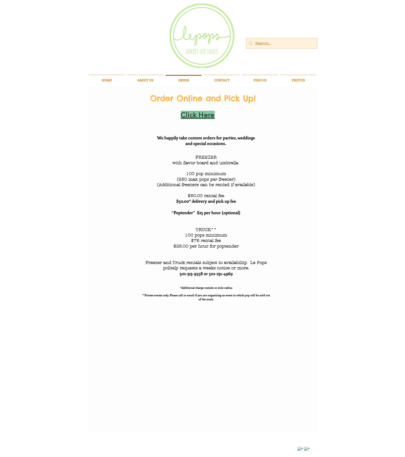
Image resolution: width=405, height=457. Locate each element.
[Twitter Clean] (313, 446)
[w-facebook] (300, 449)
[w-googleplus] (307, 449)
